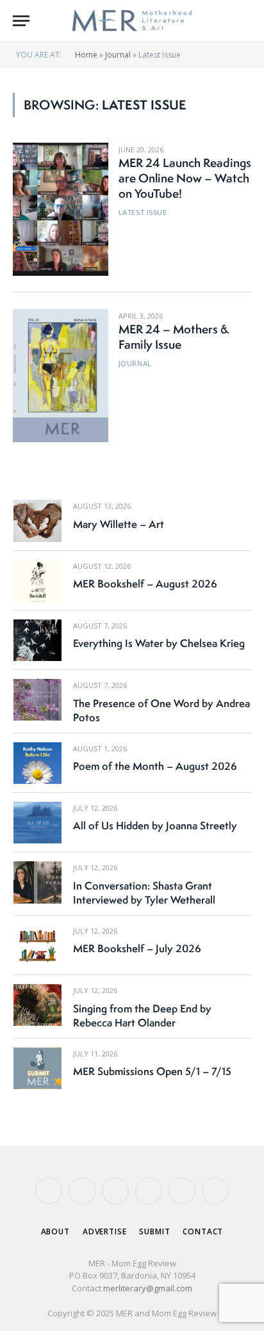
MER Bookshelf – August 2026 (145, 584)
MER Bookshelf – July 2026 (137, 948)
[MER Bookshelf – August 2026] (37, 581)
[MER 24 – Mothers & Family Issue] (60, 375)
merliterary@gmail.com (147, 1288)
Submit (154, 1231)
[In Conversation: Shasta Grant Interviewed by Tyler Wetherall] (37, 882)
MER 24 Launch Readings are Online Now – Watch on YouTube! (185, 178)
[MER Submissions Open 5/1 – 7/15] (37, 1068)
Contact (203, 1231)
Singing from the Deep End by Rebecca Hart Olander (142, 1015)
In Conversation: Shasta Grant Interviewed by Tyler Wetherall (144, 893)
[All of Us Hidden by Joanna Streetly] (37, 822)
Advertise (105, 1231)
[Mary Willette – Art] (37, 520)
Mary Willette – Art (118, 524)
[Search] (245, 20)
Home (86, 54)
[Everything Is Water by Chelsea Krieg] (37, 640)
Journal (118, 54)
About (55, 1231)
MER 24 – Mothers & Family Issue (174, 337)
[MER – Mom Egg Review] (131, 20)
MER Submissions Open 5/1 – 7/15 (152, 1071)
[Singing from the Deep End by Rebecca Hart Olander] (37, 1005)
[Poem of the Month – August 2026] (37, 763)
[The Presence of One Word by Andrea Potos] (37, 700)
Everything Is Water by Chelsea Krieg (159, 643)
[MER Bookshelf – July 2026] (37, 945)
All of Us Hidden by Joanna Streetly (155, 825)
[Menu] (21, 20)
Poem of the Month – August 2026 (155, 766)
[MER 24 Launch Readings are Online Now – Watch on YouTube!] (60, 209)
